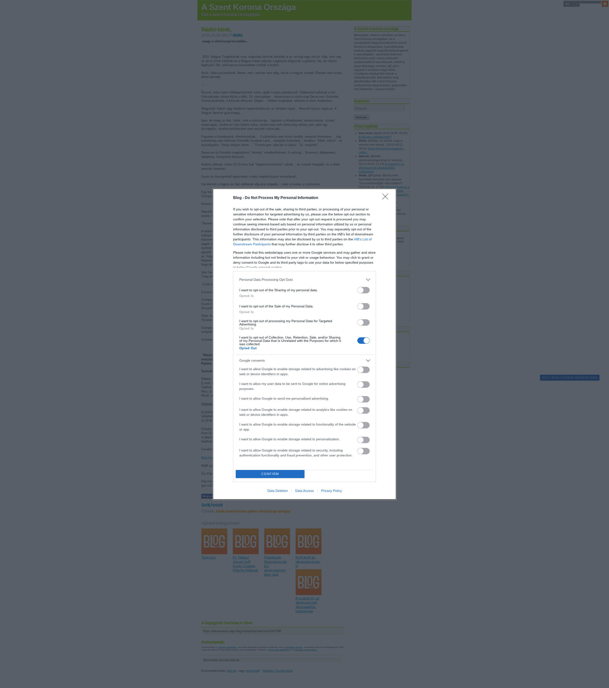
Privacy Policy (331, 491)
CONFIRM (270, 474)
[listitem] (304, 279)
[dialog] (304, 344)
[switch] (363, 290)
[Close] (386, 198)
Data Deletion (277, 491)
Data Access (304, 491)
